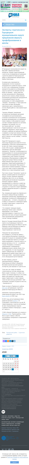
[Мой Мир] (10, 341)
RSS (18, 428)
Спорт (13, 417)
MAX (10, 314)
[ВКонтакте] (6, 341)
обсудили (5, 288)
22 (15, 367)
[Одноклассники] (8, 341)
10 (3, 365)
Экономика (11, 416)
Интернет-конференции (17, 422)
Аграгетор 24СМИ (7, 349)
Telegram (4, 314)
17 (3, 367)
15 (15, 365)
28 (12, 369)
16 (17, 365)
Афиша (3, 419)
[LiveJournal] (12, 341)
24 (3, 369)
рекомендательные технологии (9, 407)
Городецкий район (11, 332)
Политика (4, 416)
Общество (17, 416)
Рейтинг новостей (15, 425)
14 (12, 365)
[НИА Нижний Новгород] (13, 17)
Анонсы (4, 423)
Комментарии (5, 425)
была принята (6, 296)
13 (10, 365)
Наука (7, 419)
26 (8, 369)
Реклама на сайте (6, 431)
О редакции (15, 431)
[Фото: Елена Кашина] (14, 57)
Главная (4, 346)
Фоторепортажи (6, 422)
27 (10, 369)
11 (6, 365)
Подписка (9, 428)
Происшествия (20, 417)
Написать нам (15, 429)
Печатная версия (6, 429)
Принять (14, 462)
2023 (13, 346)
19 (8, 367)
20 (10, 367)
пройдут (15, 301)
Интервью (17, 423)
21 (12, 367)
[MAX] (4, 341)
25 (6, 369)
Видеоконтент (10, 423)
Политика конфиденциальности (9, 408)
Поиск (14, 428)
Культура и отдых (6, 417)
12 (8, 365)
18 (6, 367)
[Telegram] (15, 341)
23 (17, 367)
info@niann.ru (8, 394)
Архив (8, 346)
